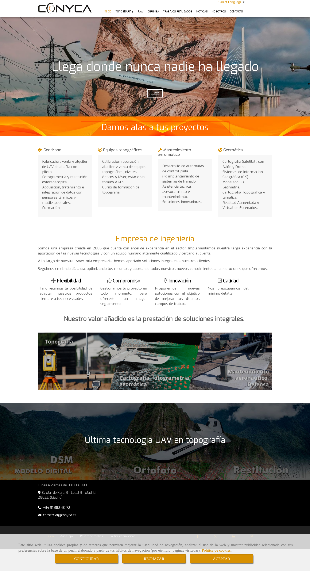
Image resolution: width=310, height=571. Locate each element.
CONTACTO (236, 11)
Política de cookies (216, 550)
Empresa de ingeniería (155, 239)
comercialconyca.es (59, 515)
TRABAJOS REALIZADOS (177, 11)
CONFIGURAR (86, 559)
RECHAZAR (154, 559)
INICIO (108, 11)
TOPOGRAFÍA (124, 11)
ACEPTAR (221, 559)
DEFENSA (153, 11)
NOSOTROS (219, 11)
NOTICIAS (202, 11)
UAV (140, 11)
